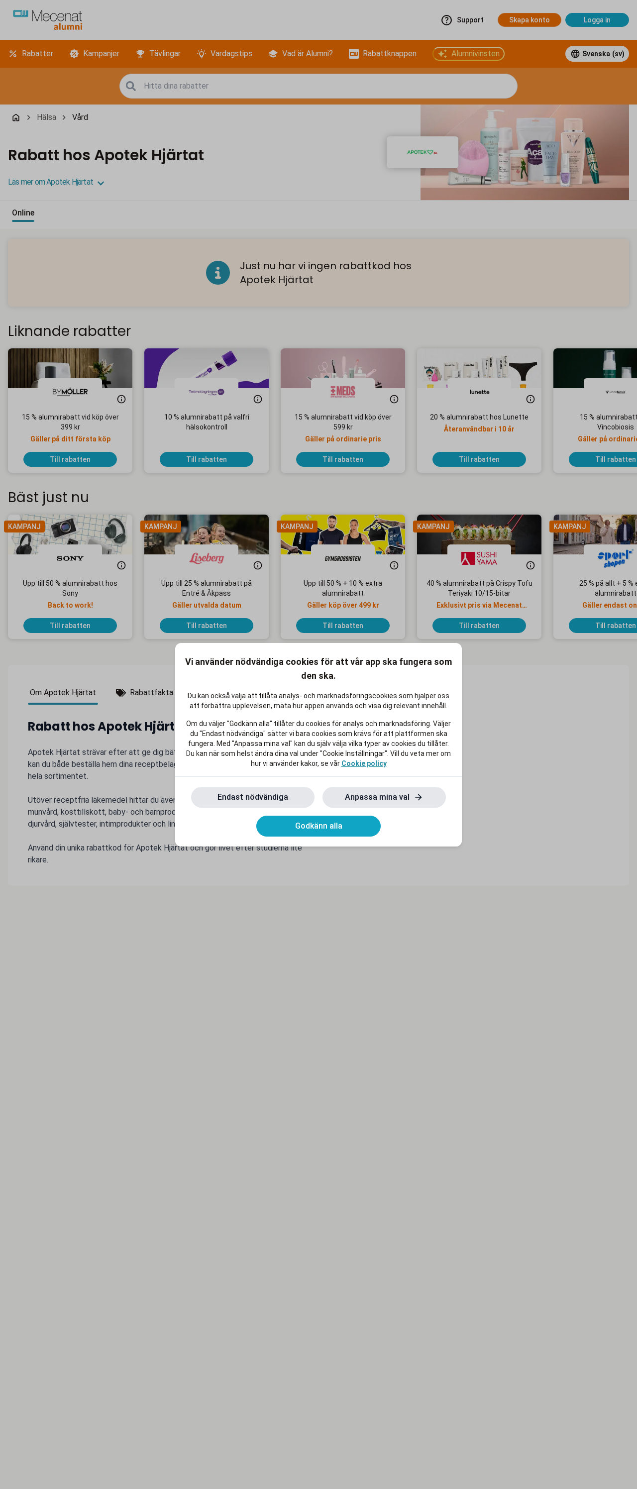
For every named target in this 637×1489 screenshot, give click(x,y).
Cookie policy (364, 763)
